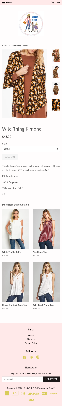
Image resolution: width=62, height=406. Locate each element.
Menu (9, 2)
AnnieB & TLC (30, 387)
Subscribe (51, 379)
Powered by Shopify (46, 387)
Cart (58, 2)
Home (4, 46)
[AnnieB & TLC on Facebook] (24, 357)
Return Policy (31, 342)
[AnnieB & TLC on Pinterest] (31, 357)
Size (4, 143)
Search (31, 335)
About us (31, 339)
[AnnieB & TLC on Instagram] (37, 357)
